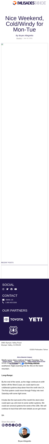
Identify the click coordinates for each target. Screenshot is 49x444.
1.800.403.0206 (10, 302)
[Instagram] (3, 289)
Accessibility (14, 363)
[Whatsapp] (13, 425)
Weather (19, 38)
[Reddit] (9, 425)
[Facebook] (3, 425)
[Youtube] (16, 289)
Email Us (8, 300)
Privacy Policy (7, 361)
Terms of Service (19, 361)
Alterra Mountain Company (24, 357)
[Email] (19, 425)
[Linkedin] (6, 425)
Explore (7, 12)
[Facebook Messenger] (16, 425)
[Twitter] (7, 289)
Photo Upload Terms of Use (36, 361)
